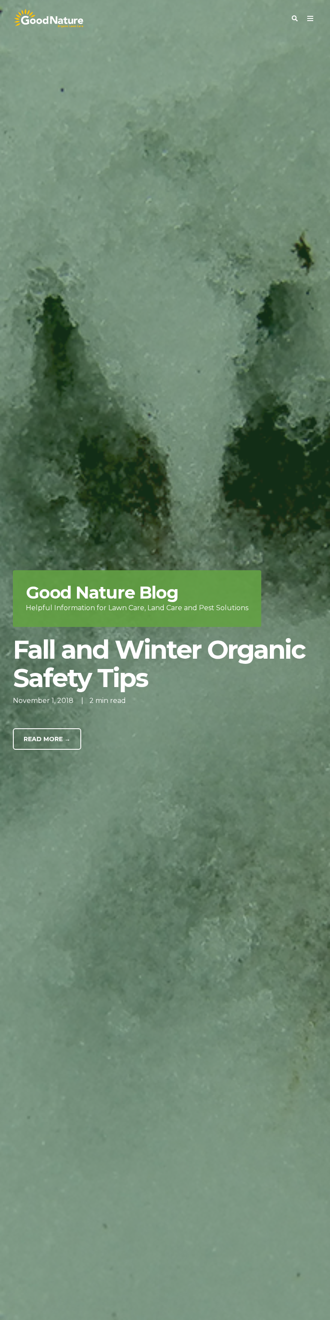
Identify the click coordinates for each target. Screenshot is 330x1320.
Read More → (47, 739)
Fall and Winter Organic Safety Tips (159, 663)
